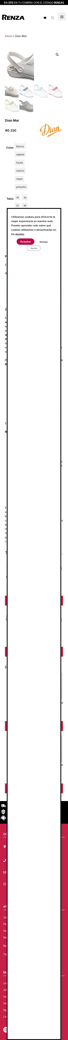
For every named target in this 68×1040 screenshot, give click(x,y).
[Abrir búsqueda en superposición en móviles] (52, 17)
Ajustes (34, 248)
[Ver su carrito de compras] (44, 17)
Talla (10, 198)
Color (10, 147)
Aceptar (25, 242)
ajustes (19, 234)
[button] (57, 55)
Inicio (8, 36)
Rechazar (44, 242)
